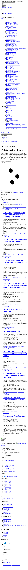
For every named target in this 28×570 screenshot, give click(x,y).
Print (8, 469)
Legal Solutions (7, 521)
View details (6, 209)
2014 (8, 487)
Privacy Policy (6, 508)
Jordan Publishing (11, 476)
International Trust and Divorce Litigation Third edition (15, 240)
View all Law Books (11, 105)
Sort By (2, 192)
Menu (2, 18)
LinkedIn (5, 532)
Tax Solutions (6, 523)
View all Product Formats (12, 120)
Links (2, 9)
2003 (8, 491)
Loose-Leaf (9, 468)
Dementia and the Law (11, 331)
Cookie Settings (7, 513)
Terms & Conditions (8, 507)
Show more (6, 494)
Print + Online (10, 471)
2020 (8, 481)
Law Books (6, 145)
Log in (4, 138)
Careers (5, 505)
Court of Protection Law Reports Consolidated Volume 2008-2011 (14, 375)
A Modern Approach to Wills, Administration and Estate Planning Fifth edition (14, 214)
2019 (8, 482)
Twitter (5, 535)
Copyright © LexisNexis (7, 498)
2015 (8, 485)
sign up (5, 137)
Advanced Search (5, 132)
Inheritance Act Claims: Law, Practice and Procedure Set (14, 399)
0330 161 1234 (6, 562)
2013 (8, 488)
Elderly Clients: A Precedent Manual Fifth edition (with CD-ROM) (14, 262)
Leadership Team (7, 519)
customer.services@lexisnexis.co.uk (11, 565)
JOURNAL (9, 466)
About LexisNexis (7, 504)
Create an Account (7, 13)
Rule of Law (6, 524)
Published (9, 460)
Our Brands (6, 520)
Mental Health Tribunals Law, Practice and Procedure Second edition (15, 354)
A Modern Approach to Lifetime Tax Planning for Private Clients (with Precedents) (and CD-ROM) (15, 286)
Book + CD (9, 465)
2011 (7, 489)
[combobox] (7, 131)
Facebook (5, 533)
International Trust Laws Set (14, 416)
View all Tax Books (10, 36)
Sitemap (5, 512)
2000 (8, 492)
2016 (8, 484)
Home (4, 143)
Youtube (5, 536)
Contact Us (6, 510)
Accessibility (6, 509)
